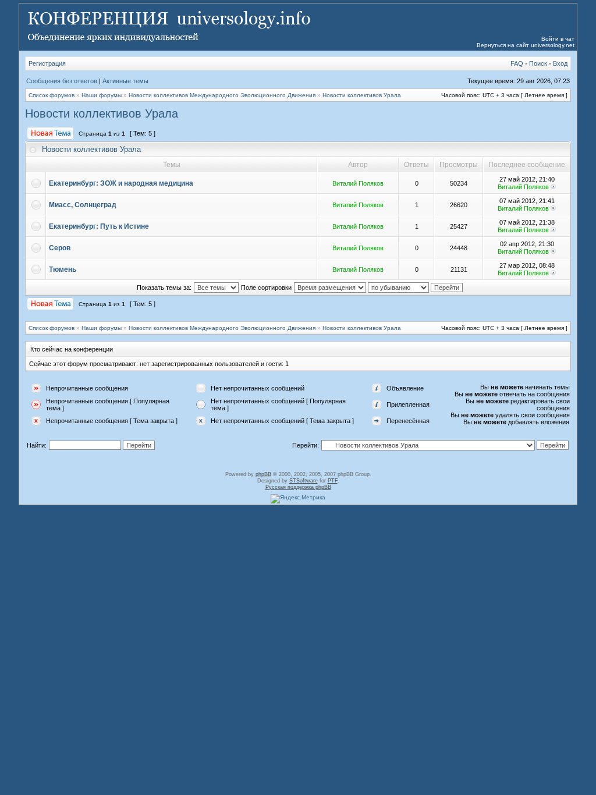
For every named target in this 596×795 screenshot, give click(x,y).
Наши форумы (101, 95)
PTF (333, 481)
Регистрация (47, 63)
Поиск (538, 63)
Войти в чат (557, 39)
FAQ (516, 63)
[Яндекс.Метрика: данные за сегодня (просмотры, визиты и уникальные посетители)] (298, 498)
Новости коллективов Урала (361, 95)
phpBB (263, 474)
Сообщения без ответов (61, 80)
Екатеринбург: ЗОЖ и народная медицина (121, 183)
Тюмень (62, 269)
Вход (560, 63)
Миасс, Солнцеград (82, 205)
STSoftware (303, 481)
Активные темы (125, 80)
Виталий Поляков (358, 183)
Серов (59, 248)
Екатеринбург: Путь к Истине (99, 226)
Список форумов (51, 95)
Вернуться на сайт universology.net (525, 45)
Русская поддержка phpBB (298, 487)
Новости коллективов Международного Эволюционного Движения (222, 95)
